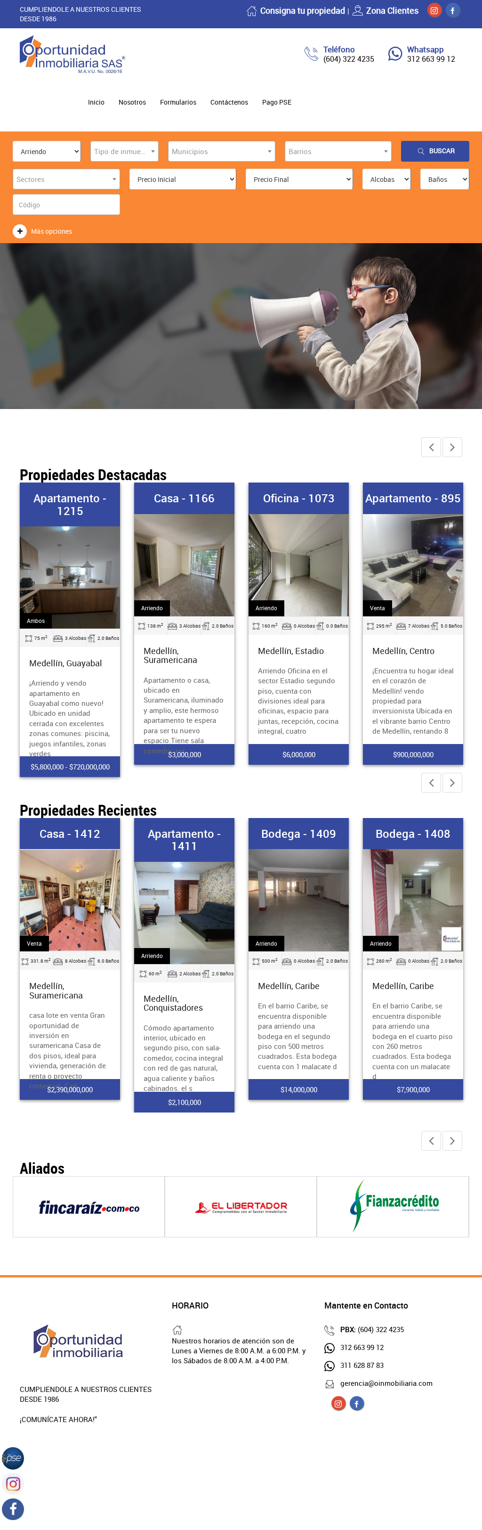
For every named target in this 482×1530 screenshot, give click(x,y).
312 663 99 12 (431, 59)
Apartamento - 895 (413, 498)
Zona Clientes (392, 10)
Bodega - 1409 (298, 833)
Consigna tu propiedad (302, 10)
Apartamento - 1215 (69, 504)
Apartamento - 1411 (184, 839)
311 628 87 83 (362, 1365)
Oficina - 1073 (299, 498)
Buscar (442, 150)
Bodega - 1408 (413, 833)
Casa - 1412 (70, 833)
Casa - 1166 (184, 498)
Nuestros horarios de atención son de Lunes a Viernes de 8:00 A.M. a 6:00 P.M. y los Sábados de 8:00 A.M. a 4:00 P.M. (239, 1351)
